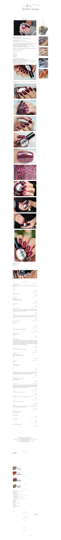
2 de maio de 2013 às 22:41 (34, 332)
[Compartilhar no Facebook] (21, 268)
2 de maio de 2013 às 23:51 (34, 352)
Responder (36, 290)
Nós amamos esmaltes (16, 494)
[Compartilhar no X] (26, 268)
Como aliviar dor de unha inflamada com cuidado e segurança (19, 491)
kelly (43, 20)
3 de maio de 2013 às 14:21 (34, 383)
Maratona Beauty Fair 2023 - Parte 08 (17, 503)
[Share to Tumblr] (27, 268)
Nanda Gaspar (15, 360)
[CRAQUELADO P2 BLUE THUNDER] (43, 67)
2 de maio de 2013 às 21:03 (34, 303)
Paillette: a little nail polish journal (17, 506)
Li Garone (14, 499)
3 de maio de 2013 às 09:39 (34, 360)
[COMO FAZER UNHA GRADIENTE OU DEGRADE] (43, 56)
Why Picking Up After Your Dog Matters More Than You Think (19, 496)
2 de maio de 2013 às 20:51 (34, 292)
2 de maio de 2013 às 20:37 (34, 283)
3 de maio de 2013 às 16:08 (34, 390)
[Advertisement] (25, 460)
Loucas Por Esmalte (15, 492)
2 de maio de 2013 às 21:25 (34, 314)
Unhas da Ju (14, 324)
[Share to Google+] (28, 268)
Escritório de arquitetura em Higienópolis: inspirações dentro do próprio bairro (20, 498)
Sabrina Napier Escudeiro (16, 283)
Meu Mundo (14, 410)
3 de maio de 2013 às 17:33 (34, 395)
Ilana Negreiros (15, 383)
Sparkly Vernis (15, 504)
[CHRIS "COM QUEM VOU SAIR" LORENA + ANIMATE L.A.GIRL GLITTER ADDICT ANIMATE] (43, 78)
